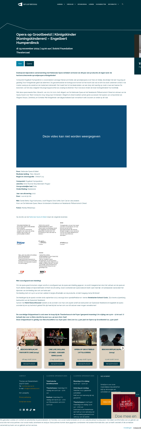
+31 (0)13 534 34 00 (28, 386)
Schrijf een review (25, 402)
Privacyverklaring (25, 397)
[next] (122, 348)
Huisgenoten (101, 4)
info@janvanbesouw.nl (31, 388)
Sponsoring (82, 4)
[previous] (18, 348)
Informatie (112, 4)
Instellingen (128, 428)
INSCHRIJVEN (109, 402)
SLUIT (137, 394)
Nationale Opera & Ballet (38, 217)
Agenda (60, 4)
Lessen (91, 4)
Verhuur (70, 4)
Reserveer (29, 364)
